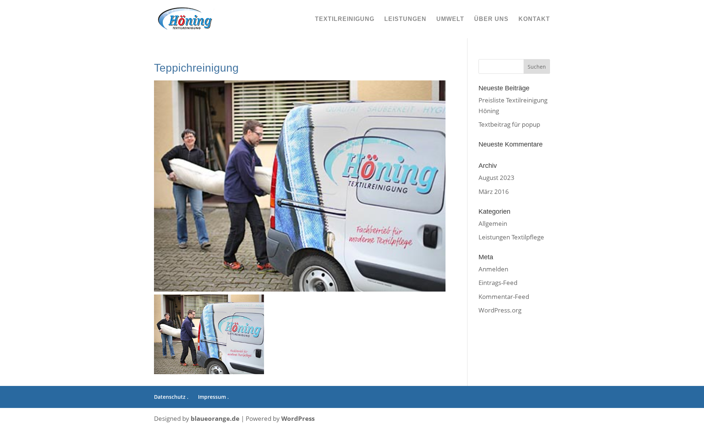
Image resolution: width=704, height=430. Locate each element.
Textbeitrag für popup (509, 124)
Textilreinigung (344, 19)
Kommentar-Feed (503, 296)
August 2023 (496, 177)
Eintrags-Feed (497, 282)
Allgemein (492, 223)
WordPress (298, 418)
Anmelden (493, 269)
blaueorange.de (215, 418)
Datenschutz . (171, 396)
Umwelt (450, 19)
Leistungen (405, 19)
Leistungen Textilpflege (511, 237)
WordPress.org (499, 310)
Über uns (491, 19)
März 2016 (493, 191)
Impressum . (213, 396)
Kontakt (534, 19)
